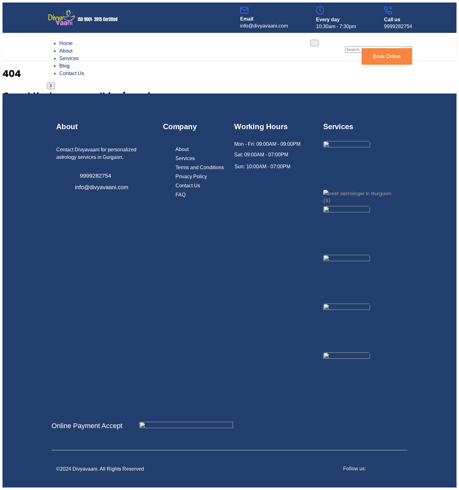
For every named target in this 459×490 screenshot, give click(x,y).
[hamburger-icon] (314, 43)
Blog (64, 65)
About (65, 50)
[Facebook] (388, 469)
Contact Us (71, 73)
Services (69, 58)
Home (66, 43)
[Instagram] (401, 469)
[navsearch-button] (349, 39)
